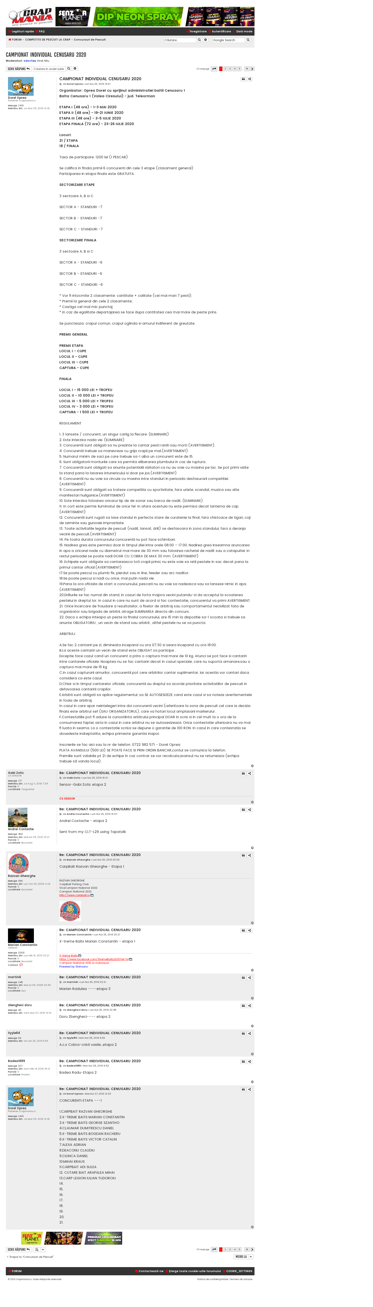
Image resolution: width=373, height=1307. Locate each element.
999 (20, 881)
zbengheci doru (20, 1005)
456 (20, 834)
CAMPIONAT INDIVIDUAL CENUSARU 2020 (46, 54)
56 (19, 1038)
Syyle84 (14, 1033)
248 (20, 982)
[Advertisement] (188, 1238)
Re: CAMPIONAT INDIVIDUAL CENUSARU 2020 (100, 773)
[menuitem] (39, 32)
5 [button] (239, 68)
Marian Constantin (22, 945)
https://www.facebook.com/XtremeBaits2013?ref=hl (94, 959)
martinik (14, 977)
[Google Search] (248, 40)
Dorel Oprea (17, 97)
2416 (21, 105)
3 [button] (230, 68)
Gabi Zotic (16, 772)
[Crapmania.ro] (30, 16)
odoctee (30, 61)
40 (19, 1010)
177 (20, 780)
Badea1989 (16, 1061)
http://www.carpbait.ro (74, 895)
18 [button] (247, 68)
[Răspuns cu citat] (243, 79)
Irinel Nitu (43, 61)
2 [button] (225, 68)
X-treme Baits (68, 955)
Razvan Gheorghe (21, 876)
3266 (21, 952)
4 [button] (234, 68)
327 (20, 1066)
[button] (214, 68)
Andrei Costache (21, 829)
